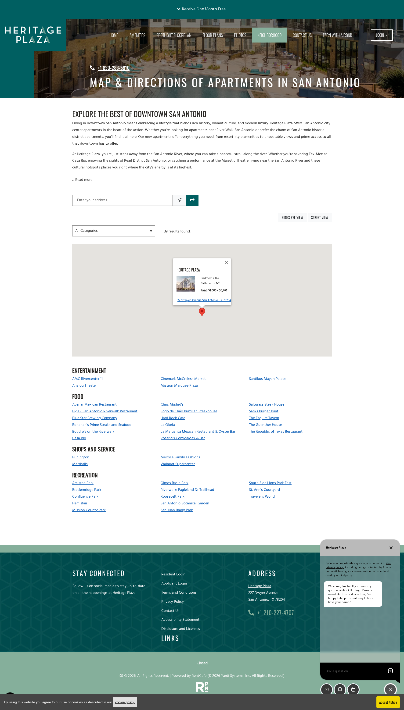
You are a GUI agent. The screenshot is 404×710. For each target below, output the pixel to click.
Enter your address (92, 200)
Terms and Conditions (179, 592)
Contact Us (302, 35)
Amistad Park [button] (83, 483)
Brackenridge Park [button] (86, 490)
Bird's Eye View (294, 217)
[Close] (227, 262)
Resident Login (173, 574)
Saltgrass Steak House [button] (266, 405)
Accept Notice (388, 702)
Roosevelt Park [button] (172, 497)
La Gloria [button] (168, 425)
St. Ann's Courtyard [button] (264, 490)
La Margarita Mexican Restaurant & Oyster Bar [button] (198, 432)
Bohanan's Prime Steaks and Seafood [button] (101, 425)
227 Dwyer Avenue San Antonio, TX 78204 (204, 300)
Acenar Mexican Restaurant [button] (94, 405)
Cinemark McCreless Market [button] (183, 379)
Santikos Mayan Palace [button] (267, 379)
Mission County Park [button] (89, 510)
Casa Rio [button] (79, 438)
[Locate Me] (180, 200)
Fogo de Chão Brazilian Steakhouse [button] (189, 411)
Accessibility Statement (180, 620)
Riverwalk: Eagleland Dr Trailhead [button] (187, 490)
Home (113, 35)
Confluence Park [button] (85, 497)
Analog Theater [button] (84, 386)
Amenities (137, 35)
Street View (321, 217)
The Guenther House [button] (265, 425)
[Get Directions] (192, 200)
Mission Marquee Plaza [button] (179, 386)
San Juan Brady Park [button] (177, 510)
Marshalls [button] (80, 464)
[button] (202, 9)
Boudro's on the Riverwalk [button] (93, 432)
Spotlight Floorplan (173, 35)
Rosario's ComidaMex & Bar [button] (183, 438)
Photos (240, 35)
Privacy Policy (172, 602)
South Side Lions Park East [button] (270, 483)
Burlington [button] (80, 457)
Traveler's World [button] (262, 497)
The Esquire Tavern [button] (264, 418)
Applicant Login (174, 583)
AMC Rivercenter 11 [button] (87, 379)
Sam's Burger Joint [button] (263, 411)
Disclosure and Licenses (180, 629)
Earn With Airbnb (337, 35)
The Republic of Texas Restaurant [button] (276, 432)
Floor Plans (212, 35)
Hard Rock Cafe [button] (173, 418)
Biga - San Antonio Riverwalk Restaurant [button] (104, 411)
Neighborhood (269, 35)
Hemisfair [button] (79, 503)
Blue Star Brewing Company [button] (94, 418)
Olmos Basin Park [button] (174, 483)
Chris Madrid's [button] (172, 405)
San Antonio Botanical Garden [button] (185, 503)
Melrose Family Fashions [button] (180, 457)
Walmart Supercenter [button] (178, 464)
